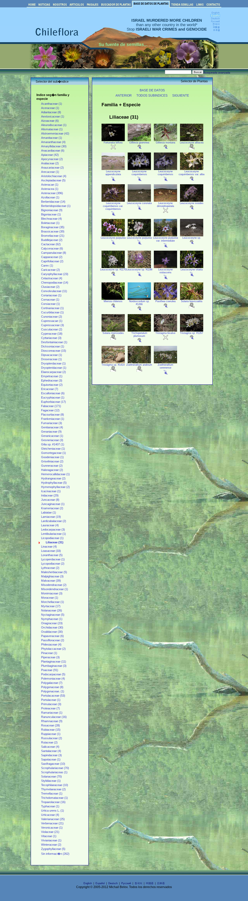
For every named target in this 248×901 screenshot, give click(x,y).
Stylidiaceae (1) (51, 780)
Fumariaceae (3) (51, 423)
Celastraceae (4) (51, 278)
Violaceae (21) (50, 831)
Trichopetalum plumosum (139, 334)
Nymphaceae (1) (51, 619)
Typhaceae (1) (50, 806)
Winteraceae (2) (51, 844)
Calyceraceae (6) (52, 248)
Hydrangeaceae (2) (53, 478)
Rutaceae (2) (49, 742)
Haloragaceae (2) (52, 470)
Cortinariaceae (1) (52, 308)
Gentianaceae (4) (52, 427)
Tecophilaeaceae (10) (54, 785)
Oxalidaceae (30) (52, 631)
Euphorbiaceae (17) (53, 401)
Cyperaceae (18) (51, 333)
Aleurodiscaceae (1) (53, 125)
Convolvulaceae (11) (54, 291)
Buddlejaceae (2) (51, 240)
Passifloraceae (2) (52, 640)
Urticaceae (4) (50, 814)
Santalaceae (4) (51, 751)
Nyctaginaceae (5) (52, 614)
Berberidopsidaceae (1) (56, 205)
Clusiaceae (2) (50, 286)
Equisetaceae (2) (52, 384)
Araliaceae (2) (50, 163)
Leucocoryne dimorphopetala (165, 204)
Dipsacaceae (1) (51, 355)
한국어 (138, 883)
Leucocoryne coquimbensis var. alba (191, 173)
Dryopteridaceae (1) (53, 367)
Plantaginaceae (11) (53, 661)
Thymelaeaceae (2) (53, 789)
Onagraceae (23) (52, 623)
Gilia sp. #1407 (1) (52, 444)
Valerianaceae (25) (53, 819)
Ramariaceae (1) (51, 712)
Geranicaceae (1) (52, 435)
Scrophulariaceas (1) (54, 772)
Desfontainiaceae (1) (54, 342)
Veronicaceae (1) (52, 827)
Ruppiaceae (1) (50, 734)
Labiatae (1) (48, 512)
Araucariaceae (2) (52, 167)
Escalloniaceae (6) (53, 393)
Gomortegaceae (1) (53, 452)
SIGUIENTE (180, 95)
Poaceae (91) (49, 670)
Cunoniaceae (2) (51, 316)
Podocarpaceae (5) (53, 674)
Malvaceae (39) (51, 580)
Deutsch (113, 883)
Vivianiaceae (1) (51, 840)
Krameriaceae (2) (52, 508)
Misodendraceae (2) (53, 584)
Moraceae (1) (49, 597)
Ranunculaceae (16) (54, 716)
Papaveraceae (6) (52, 636)
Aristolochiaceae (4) (53, 176)
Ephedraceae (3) (51, 380)
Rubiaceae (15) (50, 729)
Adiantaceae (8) (51, 112)
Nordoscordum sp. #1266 (139, 303)
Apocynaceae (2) (52, 159)
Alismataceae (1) (52, 129)
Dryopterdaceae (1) (53, 363)
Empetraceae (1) (51, 376)
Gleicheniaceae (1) (53, 448)
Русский (126, 883)
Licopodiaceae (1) (52, 538)
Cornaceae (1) (50, 299)
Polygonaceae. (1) (52, 691)
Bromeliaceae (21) (52, 235)
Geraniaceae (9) (51, 431)
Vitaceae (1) (48, 836)
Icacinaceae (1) (51, 491)
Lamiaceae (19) (51, 516)
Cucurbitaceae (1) (52, 312)
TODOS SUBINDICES (152, 95)
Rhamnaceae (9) (51, 721)
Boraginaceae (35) (52, 227)
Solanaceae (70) (51, 776)
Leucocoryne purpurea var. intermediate (165, 239)
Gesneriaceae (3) (52, 440)
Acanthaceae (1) (51, 103)
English (88, 883)
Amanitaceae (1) (51, 137)
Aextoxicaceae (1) (52, 116)
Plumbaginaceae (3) (53, 665)
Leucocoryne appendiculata (113, 173)
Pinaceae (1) (49, 653)
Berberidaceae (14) (53, 201)
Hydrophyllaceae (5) (54, 482)
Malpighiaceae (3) (52, 576)
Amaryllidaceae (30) (53, 146)
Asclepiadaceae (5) (53, 180)
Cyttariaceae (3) (51, 337)
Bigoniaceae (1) (51, 214)
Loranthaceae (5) (52, 555)
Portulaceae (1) (50, 699)
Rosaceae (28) (50, 725)
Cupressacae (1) (51, 320)
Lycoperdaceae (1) (53, 559)
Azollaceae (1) (50, 197)
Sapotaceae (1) (50, 759)
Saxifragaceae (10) (53, 763)
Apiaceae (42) (50, 154)
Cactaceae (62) (51, 244)
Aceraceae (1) (50, 108)
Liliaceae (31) (54, 542)
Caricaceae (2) (50, 269)
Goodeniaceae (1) (52, 457)
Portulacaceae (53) (53, 695)
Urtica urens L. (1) (52, 810)
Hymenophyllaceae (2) (55, 487)
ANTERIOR (123, 95)
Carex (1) (47, 265)
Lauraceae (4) (50, 525)
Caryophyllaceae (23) (54, 274)
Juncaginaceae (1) (53, 504)
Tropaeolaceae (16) (53, 802)
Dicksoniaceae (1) (52, 346)
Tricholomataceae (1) (54, 797)
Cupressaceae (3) (52, 325)
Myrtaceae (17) (50, 606)
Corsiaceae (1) (50, 303)
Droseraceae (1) (51, 359)
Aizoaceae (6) (50, 120)
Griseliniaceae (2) (52, 461)
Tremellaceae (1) (51, 793)
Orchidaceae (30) (52, 627)
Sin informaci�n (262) (55, 853)
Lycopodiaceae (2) (52, 563)
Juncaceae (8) (50, 499)
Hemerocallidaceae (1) (55, 474)
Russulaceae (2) (51, 738)
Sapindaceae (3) (51, 755)
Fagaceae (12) (50, 410)
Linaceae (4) (49, 546)
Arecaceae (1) (50, 171)
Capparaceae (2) (51, 257)
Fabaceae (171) (51, 406)
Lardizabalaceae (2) (53, 521)
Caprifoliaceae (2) (52, 261)
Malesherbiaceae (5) (54, 572)
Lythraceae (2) (50, 567)
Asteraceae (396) (52, 193)
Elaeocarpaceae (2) (53, 372)
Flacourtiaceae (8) (52, 414)
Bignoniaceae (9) (51, 210)
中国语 (149, 883)
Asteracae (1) (49, 184)
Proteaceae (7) (50, 708)
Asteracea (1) (49, 188)
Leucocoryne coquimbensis (139, 173)
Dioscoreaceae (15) (53, 350)
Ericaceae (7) (49, 389)
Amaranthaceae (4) (53, 142)
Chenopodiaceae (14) (54, 282)
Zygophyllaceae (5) (53, 848)
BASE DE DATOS (152, 90)
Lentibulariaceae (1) (53, 533)
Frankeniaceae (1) (52, 418)
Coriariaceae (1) (51, 295)
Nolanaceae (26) (51, 610)
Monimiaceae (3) (51, 593)
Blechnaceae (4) (51, 218)
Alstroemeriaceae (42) (55, 133)
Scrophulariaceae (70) (55, 768)
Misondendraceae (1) (54, 589)
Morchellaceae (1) (52, 602)
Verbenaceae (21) (52, 823)
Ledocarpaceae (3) (53, 529)
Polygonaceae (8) (52, 687)
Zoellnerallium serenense (165, 366)
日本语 (161, 883)
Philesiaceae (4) (51, 644)
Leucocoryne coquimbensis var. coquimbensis (113, 206)
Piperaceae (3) (50, 657)
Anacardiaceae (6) (52, 150)
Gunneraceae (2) (52, 465)
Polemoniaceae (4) (53, 678)
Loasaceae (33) (51, 550)
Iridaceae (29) (50, 495)
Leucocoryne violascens (165, 271)
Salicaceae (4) (50, 746)
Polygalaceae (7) (51, 682)
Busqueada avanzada (216, 72)
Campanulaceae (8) (53, 252)
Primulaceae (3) (51, 704)
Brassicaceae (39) (52, 231)
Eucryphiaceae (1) (52, 397)
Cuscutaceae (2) (51, 329)
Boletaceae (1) (50, 223)
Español (100, 883)
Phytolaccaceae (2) (53, 648)
